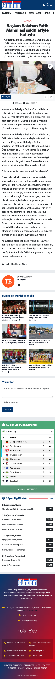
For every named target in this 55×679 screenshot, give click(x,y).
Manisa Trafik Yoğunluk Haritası (40, 644)
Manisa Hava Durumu (16, 643)
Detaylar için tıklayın (27, 489)
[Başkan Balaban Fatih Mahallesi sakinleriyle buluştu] (27, 77)
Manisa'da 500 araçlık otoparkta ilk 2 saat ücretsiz (39, 318)
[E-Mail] (19, 285)
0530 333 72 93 (29, 615)
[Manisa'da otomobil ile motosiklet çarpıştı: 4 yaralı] (41, 331)
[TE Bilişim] (8, 281)
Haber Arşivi (37, 656)
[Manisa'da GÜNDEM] (11, 5)
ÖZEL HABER (35, 13)
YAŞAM (29, 668)
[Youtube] (30, 631)
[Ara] (47, 5)
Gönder (8, 410)
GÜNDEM (6, 13)
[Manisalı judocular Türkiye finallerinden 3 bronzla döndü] (41, 356)
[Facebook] (21, 631)
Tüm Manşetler (38, 651)
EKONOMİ (12, 668)
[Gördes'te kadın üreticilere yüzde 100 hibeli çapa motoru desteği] (14, 356)
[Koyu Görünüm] (44, 5)
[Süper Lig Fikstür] (51, 498)
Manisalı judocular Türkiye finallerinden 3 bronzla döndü (40, 367)
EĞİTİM (44, 668)
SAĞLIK (37, 668)
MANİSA (27, 21)
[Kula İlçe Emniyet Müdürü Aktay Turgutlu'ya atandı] (14, 331)
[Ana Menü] (51, 5)
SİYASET (21, 668)
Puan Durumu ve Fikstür (16, 651)
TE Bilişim (18, 103)
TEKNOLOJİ (20, 13)
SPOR (47, 13)
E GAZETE (46, 665)
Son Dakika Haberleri (15, 656)
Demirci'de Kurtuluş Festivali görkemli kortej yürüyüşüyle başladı (13, 318)
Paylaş (7, 97)
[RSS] (34, 631)
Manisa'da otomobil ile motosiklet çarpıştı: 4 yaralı (39, 343)
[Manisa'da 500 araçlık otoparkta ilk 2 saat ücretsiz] (41, 307)
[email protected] (30, 610)
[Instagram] (25, 631)
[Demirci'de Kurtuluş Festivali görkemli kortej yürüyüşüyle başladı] (14, 307)
